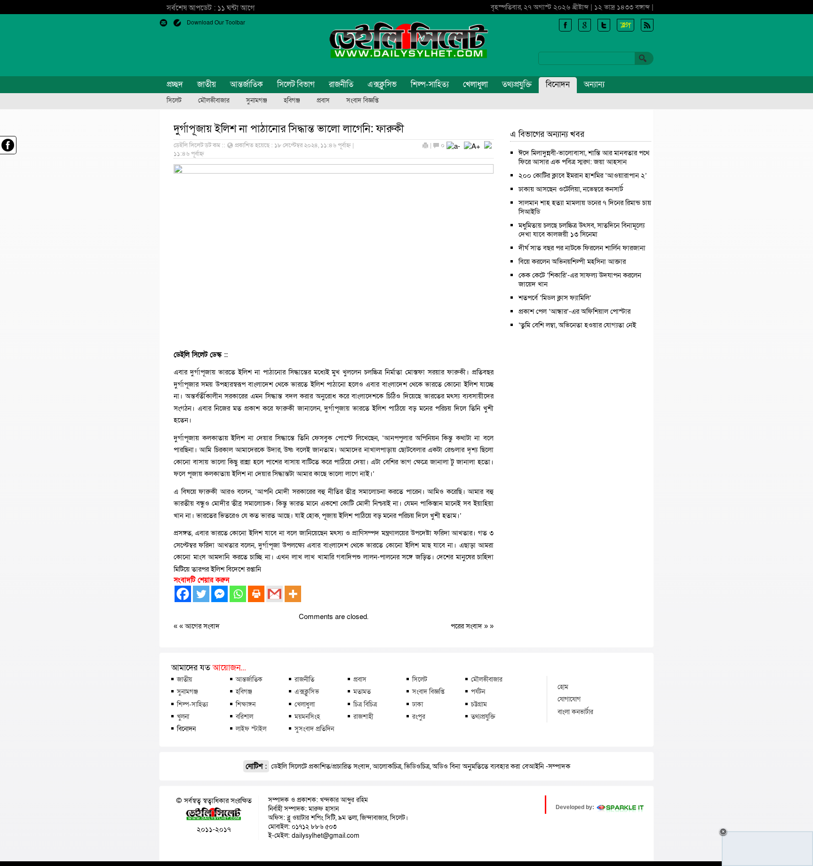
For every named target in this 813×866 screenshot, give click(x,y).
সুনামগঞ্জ (256, 100)
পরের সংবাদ (467, 626)
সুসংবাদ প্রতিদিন (314, 728)
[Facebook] (183, 594)
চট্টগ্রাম (479, 704)
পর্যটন (478, 691)
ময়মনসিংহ (307, 716)
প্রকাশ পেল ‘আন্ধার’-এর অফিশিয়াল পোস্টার (574, 311)
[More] (293, 594)
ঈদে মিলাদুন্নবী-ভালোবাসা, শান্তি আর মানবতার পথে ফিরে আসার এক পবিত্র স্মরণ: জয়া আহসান (583, 157)
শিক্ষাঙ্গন (245, 704)
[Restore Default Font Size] (488, 146)
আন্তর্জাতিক (246, 84)
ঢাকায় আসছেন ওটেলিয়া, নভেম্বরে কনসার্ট (570, 189)
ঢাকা (417, 704)
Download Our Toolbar (216, 22)
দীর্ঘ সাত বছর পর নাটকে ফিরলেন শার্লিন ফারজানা (582, 248)
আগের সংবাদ (202, 626)
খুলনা (183, 716)
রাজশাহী (363, 716)
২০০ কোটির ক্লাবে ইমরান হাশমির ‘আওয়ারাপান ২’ (582, 175)
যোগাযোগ (569, 699)
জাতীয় (206, 84)
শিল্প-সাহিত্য (430, 84)
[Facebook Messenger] (219, 594)
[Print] (256, 594)
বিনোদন (558, 84)
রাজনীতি (341, 84)
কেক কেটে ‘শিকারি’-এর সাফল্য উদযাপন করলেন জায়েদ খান (579, 279)
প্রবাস (323, 100)
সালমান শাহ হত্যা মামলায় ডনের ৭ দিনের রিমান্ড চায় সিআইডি (584, 207)
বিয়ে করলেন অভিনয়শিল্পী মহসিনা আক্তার (572, 261)
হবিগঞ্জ (292, 100)
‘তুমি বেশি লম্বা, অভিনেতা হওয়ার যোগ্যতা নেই (577, 325)
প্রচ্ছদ (175, 84)
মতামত (362, 691)
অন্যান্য (594, 84)
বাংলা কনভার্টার (575, 711)
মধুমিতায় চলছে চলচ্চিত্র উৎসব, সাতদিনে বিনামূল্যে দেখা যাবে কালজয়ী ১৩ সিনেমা (581, 230)
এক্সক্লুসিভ (382, 84)
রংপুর (418, 716)
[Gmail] (274, 594)
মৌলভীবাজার (214, 100)
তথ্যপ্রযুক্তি (517, 84)
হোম (563, 687)
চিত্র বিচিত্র (365, 704)
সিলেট (174, 100)
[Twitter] (201, 594)
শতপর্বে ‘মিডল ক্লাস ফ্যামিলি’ (554, 297)
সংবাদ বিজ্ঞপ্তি (362, 100)
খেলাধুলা (475, 84)
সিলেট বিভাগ (296, 84)
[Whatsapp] (238, 594)
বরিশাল (244, 716)
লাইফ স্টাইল (251, 728)
